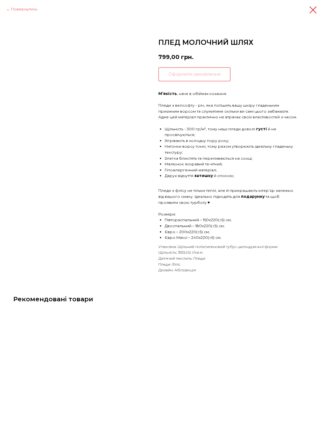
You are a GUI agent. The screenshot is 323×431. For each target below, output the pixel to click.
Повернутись (24, 9)
